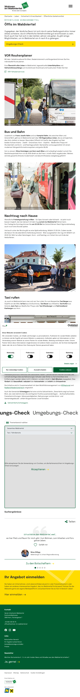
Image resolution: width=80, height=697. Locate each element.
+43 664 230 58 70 (10, 648)
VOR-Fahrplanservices (16, 98)
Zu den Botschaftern (38, 590)
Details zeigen (69, 363)
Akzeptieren (38, 495)
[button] (35, 594)
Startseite (8, 16)
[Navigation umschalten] (70, 6)
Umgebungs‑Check (14, 44)
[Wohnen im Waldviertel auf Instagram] (11, 656)
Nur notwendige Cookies (14, 370)
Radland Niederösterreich (14, 414)
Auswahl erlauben (40, 370)
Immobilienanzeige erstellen (13, 670)
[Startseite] (16, 6)
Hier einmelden (13, 621)
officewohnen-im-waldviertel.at (15, 650)
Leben (16, 16)
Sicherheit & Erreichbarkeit (31, 16)
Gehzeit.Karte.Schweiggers (18, 429)
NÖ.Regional (65, 411)
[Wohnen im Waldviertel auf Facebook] (6, 656)
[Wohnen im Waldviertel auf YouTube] (15, 656)
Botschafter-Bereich (11, 666)
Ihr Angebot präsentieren (13, 668)
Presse (6, 673)
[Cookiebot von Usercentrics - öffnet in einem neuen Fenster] (69, 325)
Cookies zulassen (65, 370)
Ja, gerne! (10, 688)
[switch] (30, 356)
